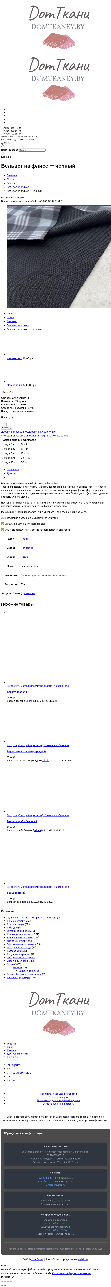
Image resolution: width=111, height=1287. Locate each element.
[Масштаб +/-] (2, 1281)
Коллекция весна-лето (20, 934)
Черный (25, 538)
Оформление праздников (21, 944)
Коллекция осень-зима (20, 937)
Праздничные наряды (19, 947)
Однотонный (28, 593)
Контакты (12, 1057)
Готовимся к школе (18, 930)
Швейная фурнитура (18, 977)
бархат (65, 435)
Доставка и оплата (17, 1053)
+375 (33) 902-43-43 (48, 1178)
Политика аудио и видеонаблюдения (58, 1100)
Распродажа (14, 950)
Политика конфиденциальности (58, 1093)
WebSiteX (83, 1259)
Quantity (6, 417)
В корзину (6, 427)
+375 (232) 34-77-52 (55, 1223)
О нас (10, 1047)
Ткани (10, 179)
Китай (24, 557)
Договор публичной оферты (58, 1103)
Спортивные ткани (17, 960)
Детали (11, 473)
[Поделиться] (8, 1281)
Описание (13, 469)
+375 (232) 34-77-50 (55, 1230)
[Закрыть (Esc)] (11, 1281)
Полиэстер (27, 547)
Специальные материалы (21, 957)
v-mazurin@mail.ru (55, 1184)
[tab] (58, 469)
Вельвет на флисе (18, 187)
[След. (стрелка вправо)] (5, 1285)
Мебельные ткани (17, 940)
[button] (13, 686)
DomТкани (37, 1259)
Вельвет (12, 183)
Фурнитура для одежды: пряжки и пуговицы (32, 917)
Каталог (11, 1050)
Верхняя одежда (30, 575)
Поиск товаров (9, 149)
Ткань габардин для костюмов (24, 974)
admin (36, 201)
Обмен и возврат (58, 1097)
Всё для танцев (15, 924)
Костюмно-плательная (53, 575)
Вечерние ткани (16, 920)
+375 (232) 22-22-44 (49, 1181)
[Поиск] (2, 153)
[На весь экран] (5, 1281)
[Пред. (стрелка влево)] (2, 1285)
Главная (12, 175)
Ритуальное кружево (18, 954)
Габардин (12, 927)
